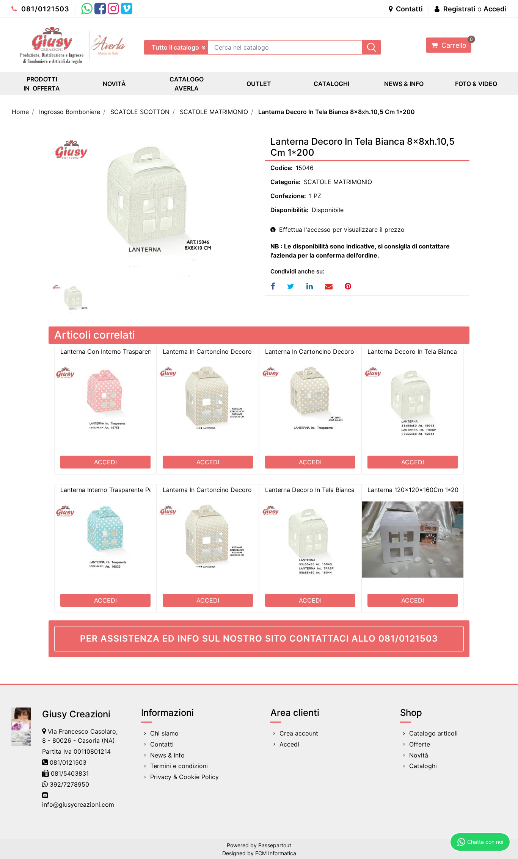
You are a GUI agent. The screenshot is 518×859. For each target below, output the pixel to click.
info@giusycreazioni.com (78, 804)
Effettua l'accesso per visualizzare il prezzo (341, 229)
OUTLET (258, 83)
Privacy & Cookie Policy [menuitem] (184, 777)
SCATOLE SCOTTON (140, 112)
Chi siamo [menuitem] (164, 733)
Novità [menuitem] (418, 755)
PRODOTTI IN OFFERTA (42, 83)
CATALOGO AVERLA (187, 83)
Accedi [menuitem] (289, 744)
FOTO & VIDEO (476, 83)
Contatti (408, 9)
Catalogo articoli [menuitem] (433, 733)
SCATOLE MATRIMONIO (214, 112)
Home (20, 112)
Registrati (459, 9)
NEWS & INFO (404, 83)
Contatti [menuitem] (162, 744)
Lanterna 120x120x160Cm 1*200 (414, 490)
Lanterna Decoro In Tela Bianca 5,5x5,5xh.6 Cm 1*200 (343, 490)
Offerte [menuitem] (419, 744)
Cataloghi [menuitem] (423, 766)
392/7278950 (69, 784)
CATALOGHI (331, 83)
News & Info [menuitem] (167, 755)
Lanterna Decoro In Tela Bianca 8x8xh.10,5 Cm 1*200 (336, 112)
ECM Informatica (275, 853)
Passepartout (274, 845)
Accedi (494, 9)
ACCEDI (105, 462)
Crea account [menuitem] (298, 733)
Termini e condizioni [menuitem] (179, 766)
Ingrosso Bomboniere (69, 112)
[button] (371, 47)
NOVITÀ (114, 83)
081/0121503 (44, 9)
